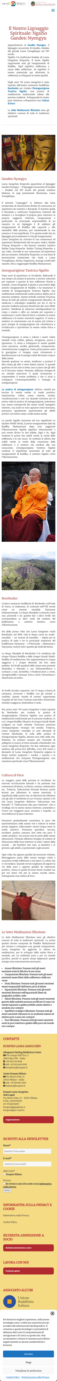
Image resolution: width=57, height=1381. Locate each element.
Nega (28, 1362)
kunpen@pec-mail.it (13, 1110)
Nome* (7, 1145)
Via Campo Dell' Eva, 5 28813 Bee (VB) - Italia (16, 1057)
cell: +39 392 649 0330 (16, 1064)
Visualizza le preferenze (28, 1370)
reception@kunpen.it (17, 1067)
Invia (7, 1190)
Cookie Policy (13, 1377)
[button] (52, 1313)
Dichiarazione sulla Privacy (35, 1377)
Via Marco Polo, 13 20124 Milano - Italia (13, 1078)
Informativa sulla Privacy (16, 1215)
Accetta (28, 1354)
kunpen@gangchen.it (14, 1107)
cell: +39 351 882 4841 (15, 1082)
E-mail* (7, 1158)
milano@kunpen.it (15, 1085)
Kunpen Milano (14, 1174)
